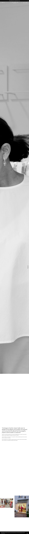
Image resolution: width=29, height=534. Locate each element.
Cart (26, 2)
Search (24, 2)
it (21, 2)
